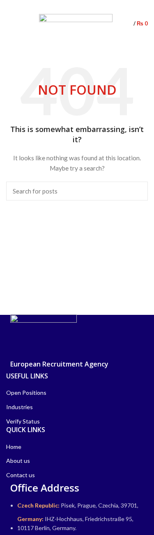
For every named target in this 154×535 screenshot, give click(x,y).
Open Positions (26, 392)
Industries (19, 406)
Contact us (20, 474)
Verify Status (23, 421)
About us (18, 460)
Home (13, 446)
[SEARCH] (136, 191)
